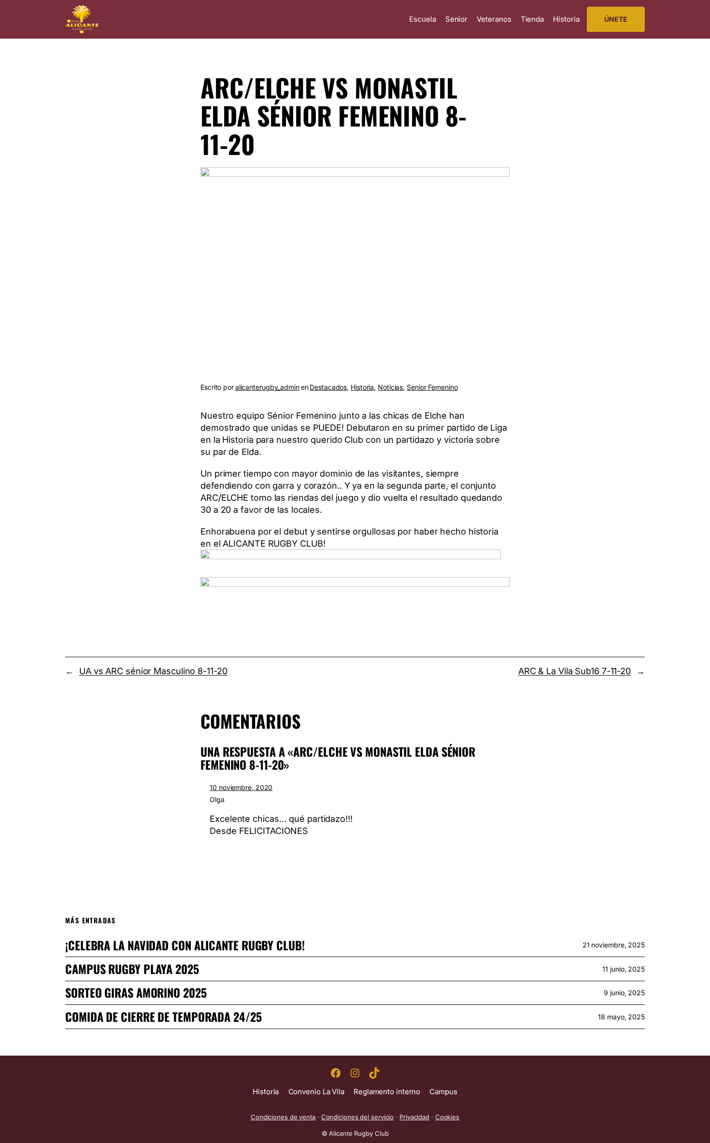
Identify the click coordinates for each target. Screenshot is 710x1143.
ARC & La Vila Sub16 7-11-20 (574, 671)
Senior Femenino (432, 387)
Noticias (390, 387)
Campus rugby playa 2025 (132, 968)
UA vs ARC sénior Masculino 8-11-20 (153, 671)
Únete (615, 19)
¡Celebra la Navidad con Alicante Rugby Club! (185, 945)
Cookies (447, 1117)
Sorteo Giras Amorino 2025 (136, 992)
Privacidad (414, 1117)
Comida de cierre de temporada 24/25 (163, 1016)
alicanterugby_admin (267, 387)
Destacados (328, 387)
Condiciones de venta (283, 1117)
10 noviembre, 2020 (241, 787)
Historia (362, 387)
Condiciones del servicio (357, 1117)
